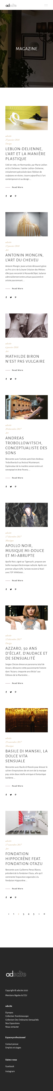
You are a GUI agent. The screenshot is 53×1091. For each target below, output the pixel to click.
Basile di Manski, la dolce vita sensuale (26, 756)
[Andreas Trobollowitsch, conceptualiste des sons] (26, 407)
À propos (9, 1012)
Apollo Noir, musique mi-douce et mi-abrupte (24, 551)
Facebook (9, 1066)
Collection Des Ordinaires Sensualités (22, 1020)
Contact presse (11, 1044)
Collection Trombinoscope (17, 1016)
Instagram (10, 1071)
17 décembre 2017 (13, 536)
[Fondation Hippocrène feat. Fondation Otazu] (26, 823)
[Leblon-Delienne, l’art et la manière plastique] (26, 118)
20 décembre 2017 (13, 428)
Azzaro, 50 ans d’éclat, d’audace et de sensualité (26, 653)
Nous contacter (12, 1027)
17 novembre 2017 (13, 844)
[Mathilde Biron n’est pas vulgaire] (26, 325)
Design (8, 143)
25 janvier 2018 (12, 139)
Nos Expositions (12, 1023)
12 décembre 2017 (13, 639)
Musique (9, 540)
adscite (8, 135)
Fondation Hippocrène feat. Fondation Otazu (24, 859)
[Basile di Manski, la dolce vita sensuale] (26, 720)
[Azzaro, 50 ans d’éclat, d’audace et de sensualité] (26, 617)
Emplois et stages (13, 1048)
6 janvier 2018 (11, 347)
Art (6, 249)
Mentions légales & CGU (16, 995)
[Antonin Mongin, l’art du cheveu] (26, 224)
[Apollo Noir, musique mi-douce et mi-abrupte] (26, 515)
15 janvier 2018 (12, 245)
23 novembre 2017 (13, 741)
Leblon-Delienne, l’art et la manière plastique (25, 154)
